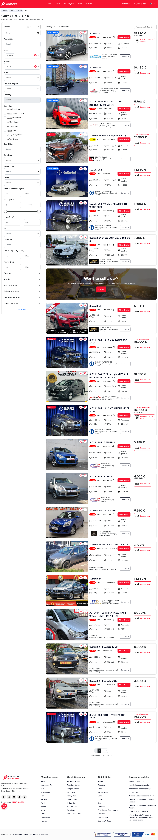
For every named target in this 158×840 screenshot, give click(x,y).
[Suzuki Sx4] (67, 45)
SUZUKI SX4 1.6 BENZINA (102, 442)
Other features (11, 303)
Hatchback (16, 118)
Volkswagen (45, 792)
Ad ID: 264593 (108, 139)
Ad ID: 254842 (108, 347)
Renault (44, 799)
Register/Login (140, 4)
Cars (58, 4)
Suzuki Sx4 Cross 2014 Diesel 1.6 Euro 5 (109, 239)
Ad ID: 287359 (108, 310)
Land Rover (45, 817)
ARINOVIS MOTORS (96, 567)
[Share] (81, 32)
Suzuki (19, 11)
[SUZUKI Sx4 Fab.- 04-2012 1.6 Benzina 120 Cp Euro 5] (67, 114)
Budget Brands (73, 789)
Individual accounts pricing (139, 785)
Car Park (101, 814)
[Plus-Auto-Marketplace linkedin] (24, 797)
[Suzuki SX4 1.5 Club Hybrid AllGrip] (67, 148)
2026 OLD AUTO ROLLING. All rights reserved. (30, 834)
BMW (43, 781)
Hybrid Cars (71, 803)
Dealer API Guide (104, 821)
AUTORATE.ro (94, 668)
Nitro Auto (105, 464)
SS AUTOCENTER (105, 532)
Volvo (43, 810)
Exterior (7, 273)
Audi (42, 789)
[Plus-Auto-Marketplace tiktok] (19, 797)
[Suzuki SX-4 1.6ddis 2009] (67, 659)
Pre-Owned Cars (74, 814)
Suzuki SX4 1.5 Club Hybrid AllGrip (107, 135)
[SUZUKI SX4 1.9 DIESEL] (67, 488)
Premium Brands (73, 785)
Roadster (16, 109)
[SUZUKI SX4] (67, 182)
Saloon (15, 122)
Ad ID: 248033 (108, 415)
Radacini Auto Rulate (103, 191)
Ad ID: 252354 (109, 109)
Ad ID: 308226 (108, 620)
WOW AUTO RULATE (109, 396)
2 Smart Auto (94, 635)
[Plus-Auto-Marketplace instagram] (9, 797)
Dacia (43, 814)
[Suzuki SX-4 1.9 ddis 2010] (67, 693)
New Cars (71, 810)
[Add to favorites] (85, 32)
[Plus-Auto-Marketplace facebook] (3, 797)
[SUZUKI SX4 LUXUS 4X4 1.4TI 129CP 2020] (67, 352)
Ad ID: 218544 (108, 245)
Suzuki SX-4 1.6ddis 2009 (103, 646)
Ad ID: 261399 (108, 211)
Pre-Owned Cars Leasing (108, 810)
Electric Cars (72, 806)
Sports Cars (72, 799)
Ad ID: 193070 (108, 480)
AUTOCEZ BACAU (105, 260)
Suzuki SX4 (95, 67)
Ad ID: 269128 (108, 651)
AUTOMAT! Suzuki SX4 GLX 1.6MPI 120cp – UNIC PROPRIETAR (107, 614)
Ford (43, 803)
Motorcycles (69, 4)
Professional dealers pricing (139, 789)
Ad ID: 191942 (108, 174)
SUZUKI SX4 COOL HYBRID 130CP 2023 (107, 716)
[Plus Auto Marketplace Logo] (9, 4)
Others (89, 4)
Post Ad (101, 289)
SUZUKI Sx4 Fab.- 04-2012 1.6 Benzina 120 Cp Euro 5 (105, 103)
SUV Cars (71, 792)
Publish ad (126, 4)
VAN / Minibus (17, 135)
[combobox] (22, 44)
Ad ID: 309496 (107, 583)
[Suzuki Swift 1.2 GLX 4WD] (67, 522)
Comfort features (12, 297)
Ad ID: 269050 (107, 685)
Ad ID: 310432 (110, 548)
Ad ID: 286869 (108, 381)
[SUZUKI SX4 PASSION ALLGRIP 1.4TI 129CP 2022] (67, 216)
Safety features (11, 291)
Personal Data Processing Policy (141, 796)
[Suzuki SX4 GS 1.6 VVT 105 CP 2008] (67, 557)
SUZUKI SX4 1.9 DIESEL (101, 476)
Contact (101, 806)
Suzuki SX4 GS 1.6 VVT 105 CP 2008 (109, 544)
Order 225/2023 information (140, 811)
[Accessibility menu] (4, 806)
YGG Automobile (105, 123)
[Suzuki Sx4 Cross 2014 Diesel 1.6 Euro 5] (67, 250)
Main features (10, 285)
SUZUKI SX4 (95, 169)
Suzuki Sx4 (95, 33)
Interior (7, 279)
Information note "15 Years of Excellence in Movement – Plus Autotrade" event (141, 817)
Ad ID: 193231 (107, 446)
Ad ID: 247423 (108, 514)
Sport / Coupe (18, 113)
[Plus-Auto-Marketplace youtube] (14, 797)
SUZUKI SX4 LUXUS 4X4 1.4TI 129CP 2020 (108, 342)
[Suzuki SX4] (67, 79)
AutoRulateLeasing (109, 55)
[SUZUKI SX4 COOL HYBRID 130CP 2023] (67, 727)
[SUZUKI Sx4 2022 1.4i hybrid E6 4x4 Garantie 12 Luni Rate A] (67, 386)
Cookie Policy (134, 792)
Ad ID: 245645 (108, 722)
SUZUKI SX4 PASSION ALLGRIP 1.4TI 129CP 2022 (108, 205)
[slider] (5, 211)
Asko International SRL (108, 89)
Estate (15, 126)
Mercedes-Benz (47, 785)
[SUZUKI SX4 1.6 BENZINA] (67, 454)
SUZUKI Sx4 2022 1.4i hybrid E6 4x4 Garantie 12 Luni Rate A (108, 376)
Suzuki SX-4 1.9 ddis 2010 (103, 680)
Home (50, 4)
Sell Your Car (103, 817)
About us (101, 785)
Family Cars (71, 796)
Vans (80, 4)
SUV (14, 130)
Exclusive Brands (73, 781)
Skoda (43, 806)
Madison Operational (110, 600)
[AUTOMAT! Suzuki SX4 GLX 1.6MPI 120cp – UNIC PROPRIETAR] (67, 625)
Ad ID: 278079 (108, 37)
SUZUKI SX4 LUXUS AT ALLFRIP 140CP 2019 (109, 410)
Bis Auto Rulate (101, 157)
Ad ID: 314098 (108, 71)
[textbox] (26, 55)
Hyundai (44, 821)
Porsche (44, 796)
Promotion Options (136, 781)
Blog (99, 803)
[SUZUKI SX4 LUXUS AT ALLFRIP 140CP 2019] (67, 420)
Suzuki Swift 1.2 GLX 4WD (103, 510)
